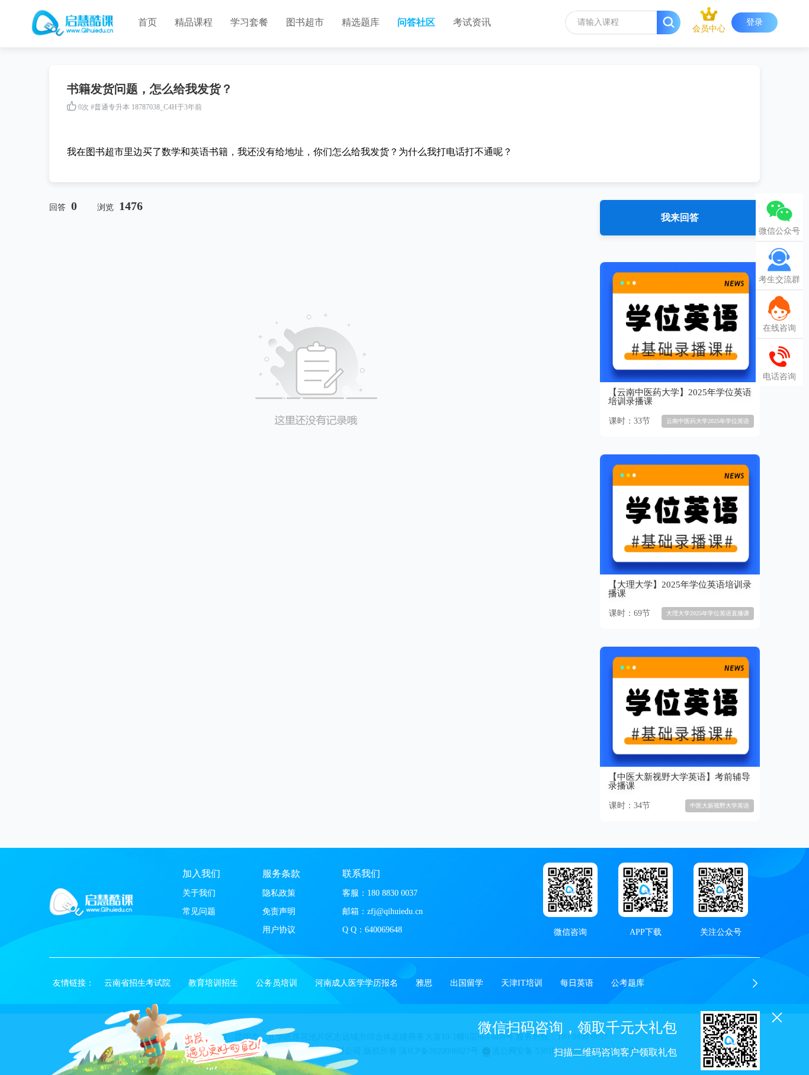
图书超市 (305, 22)
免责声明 (279, 911)
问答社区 (416, 22)
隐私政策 (279, 893)
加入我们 (201, 874)
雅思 (424, 983)
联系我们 (361, 874)
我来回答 (680, 217)
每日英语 (576, 983)
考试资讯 (472, 22)
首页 (147, 22)
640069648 (383, 929)
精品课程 (194, 22)
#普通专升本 (110, 107)
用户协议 (279, 929)
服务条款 (281, 874)
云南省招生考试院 (137, 983)
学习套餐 (249, 22)
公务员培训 (276, 983)
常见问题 (199, 911)
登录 (754, 22)
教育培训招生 (213, 983)
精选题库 (361, 22)
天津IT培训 (521, 983)
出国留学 (466, 983)
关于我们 (199, 893)
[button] (755, 983)
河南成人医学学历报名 (356, 983)
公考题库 (627, 983)
